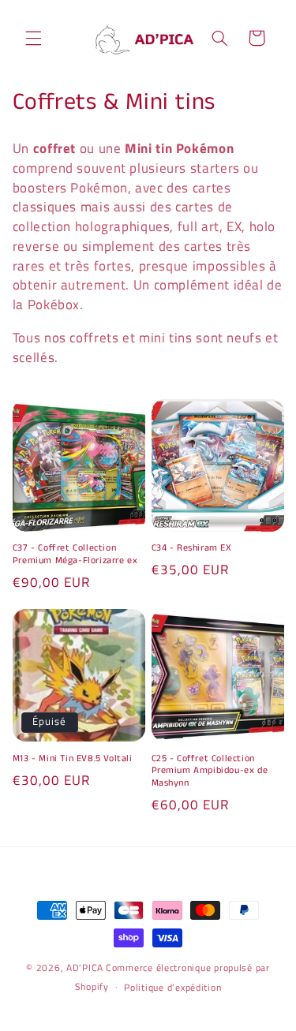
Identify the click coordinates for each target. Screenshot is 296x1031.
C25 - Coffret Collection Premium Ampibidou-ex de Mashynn (210, 771)
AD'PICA (84, 967)
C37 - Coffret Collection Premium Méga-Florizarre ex (75, 554)
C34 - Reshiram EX (192, 548)
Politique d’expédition (172, 987)
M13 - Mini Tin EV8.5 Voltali (73, 759)
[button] (33, 38)
